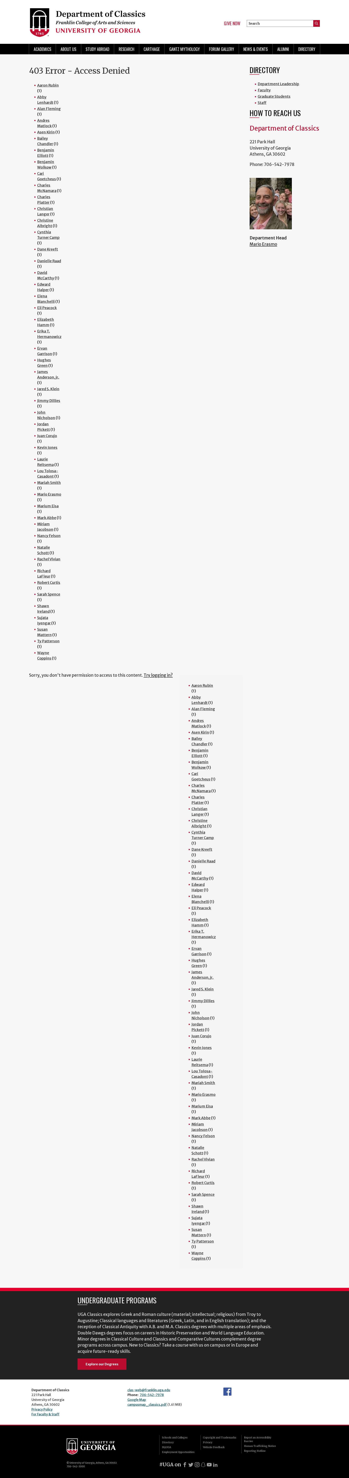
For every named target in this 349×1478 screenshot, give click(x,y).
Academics (42, 49)
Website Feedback (214, 1447)
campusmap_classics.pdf (147, 1404)
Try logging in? (158, 675)
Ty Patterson (48, 641)
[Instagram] (197, 1464)
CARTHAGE (152, 49)
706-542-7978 (152, 1395)
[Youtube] (209, 1464)
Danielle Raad (49, 261)
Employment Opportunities (178, 1452)
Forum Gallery (221, 49)
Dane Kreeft (47, 249)
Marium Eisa (48, 506)
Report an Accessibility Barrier (257, 1439)
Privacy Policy (42, 1409)
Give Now (232, 23)
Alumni (283, 49)
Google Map (136, 1400)
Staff (262, 102)
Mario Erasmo (49, 494)
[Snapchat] (203, 1464)
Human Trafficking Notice (260, 1446)
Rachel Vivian (48, 559)
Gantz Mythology (184, 49)
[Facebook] (184, 1464)
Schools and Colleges (175, 1437)
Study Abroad (97, 49)
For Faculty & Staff (45, 1414)
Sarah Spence (48, 594)
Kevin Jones (47, 447)
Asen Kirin (46, 132)
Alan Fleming (49, 108)
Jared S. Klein (48, 389)
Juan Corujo (47, 435)
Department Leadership (278, 84)
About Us (68, 49)
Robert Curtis (48, 582)
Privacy (207, 1442)
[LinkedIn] (215, 1464)
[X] (190, 1464)
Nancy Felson (49, 535)
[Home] (99, 20)
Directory (306, 49)
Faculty (264, 90)
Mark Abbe (46, 517)
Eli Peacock (47, 307)
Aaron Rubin (48, 85)
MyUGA (166, 1447)
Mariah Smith (49, 482)
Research (126, 49)
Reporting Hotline (255, 1450)
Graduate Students (274, 96)
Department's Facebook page (227, 1392)
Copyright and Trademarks (219, 1437)
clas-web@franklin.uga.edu (148, 1390)
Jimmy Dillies (48, 400)
